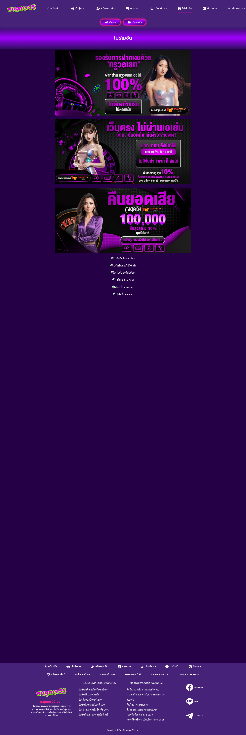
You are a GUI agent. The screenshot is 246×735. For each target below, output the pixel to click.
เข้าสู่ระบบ (80, 8)
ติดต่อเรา (212, 8)
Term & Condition (188, 674)
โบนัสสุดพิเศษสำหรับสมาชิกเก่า (93, 689)
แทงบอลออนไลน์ (133, 674)
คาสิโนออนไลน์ (82, 674)
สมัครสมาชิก (108, 8)
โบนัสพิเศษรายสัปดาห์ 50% (92, 704)
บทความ (134, 8)
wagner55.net (142, 704)
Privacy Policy (159, 674)
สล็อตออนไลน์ (58, 674)
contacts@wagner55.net (145, 709)
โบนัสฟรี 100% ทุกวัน (89, 694)
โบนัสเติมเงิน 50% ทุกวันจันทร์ (93, 714)
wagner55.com (51, 701)
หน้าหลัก (55, 8)
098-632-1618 (146, 714)
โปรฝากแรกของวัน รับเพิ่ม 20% (94, 709)
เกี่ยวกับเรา (161, 8)
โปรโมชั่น (187, 8)
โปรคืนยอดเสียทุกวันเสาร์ (90, 699)
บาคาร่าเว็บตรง (107, 674)
